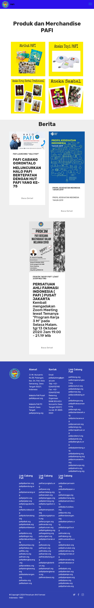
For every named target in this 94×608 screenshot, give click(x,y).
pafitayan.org (44, 548)
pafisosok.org (44, 545)
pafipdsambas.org (26, 545)
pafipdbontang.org (67, 498)
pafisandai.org (45, 554)
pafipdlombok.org (26, 524)
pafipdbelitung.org (76, 471)
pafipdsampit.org (46, 568)
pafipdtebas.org (25, 548)
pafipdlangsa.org (76, 401)
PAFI (12, 4)
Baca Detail (27, 198)
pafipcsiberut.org (76, 436)
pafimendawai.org (46, 577)
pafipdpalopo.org (66, 574)
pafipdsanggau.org (47, 498)
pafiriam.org (24, 557)
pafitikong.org (74, 377)
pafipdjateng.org (36, 413)
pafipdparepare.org (67, 577)
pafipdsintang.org (46, 501)
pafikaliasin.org (25, 583)
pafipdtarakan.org (66, 545)
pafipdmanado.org (66, 560)
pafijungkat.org (45, 536)
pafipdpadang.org (76, 453)
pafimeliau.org (45, 551)
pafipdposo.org (65, 580)
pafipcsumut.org (76, 386)
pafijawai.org (44, 489)
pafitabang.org (65, 536)
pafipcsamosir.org (76, 424)
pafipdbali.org (25, 521)
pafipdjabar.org (25, 501)
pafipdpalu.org (65, 568)
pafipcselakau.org (26, 566)
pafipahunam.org (46, 527)
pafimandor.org (45, 524)
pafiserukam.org (46, 495)
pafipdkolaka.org (66, 583)
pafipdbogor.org (25, 536)
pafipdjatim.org (25, 498)
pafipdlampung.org (77, 456)
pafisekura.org (25, 554)
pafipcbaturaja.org (76, 465)
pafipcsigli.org (74, 409)
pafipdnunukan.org (67, 548)
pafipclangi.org (75, 427)
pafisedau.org (25, 580)
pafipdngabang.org (47, 530)
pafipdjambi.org (75, 439)
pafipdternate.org (66, 586)
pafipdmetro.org (75, 468)
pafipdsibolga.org (76, 389)
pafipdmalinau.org (66, 551)
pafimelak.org (64, 533)
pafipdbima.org (25, 533)
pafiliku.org (23, 551)
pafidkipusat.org (36, 398)
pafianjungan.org (46, 521)
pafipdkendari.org (66, 571)
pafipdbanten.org (26, 483)
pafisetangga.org (66, 495)
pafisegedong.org (46, 533)
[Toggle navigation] (90, 4)
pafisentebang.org (47, 492)
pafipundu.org (65, 513)
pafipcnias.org (75, 392)
